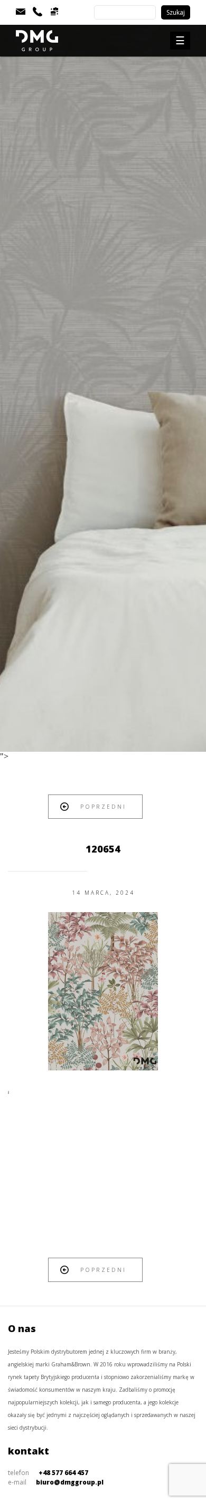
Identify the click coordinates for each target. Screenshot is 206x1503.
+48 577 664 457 (63, 1472)
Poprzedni (103, 806)
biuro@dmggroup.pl (70, 1482)
